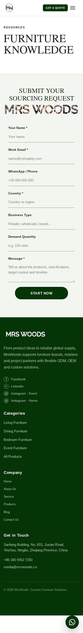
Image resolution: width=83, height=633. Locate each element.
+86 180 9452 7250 (18, 560)
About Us (10, 489)
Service (9, 496)
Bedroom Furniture (18, 440)
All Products (13, 456)
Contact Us (11, 519)
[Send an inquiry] (72, 622)
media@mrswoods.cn (20, 567)
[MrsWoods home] (20, 7)
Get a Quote (55, 7)
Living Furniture (15, 423)
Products (10, 504)
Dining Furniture (15, 431)
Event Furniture (15, 448)
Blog (7, 512)
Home (8, 481)
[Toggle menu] (74, 7)
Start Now (41, 293)
